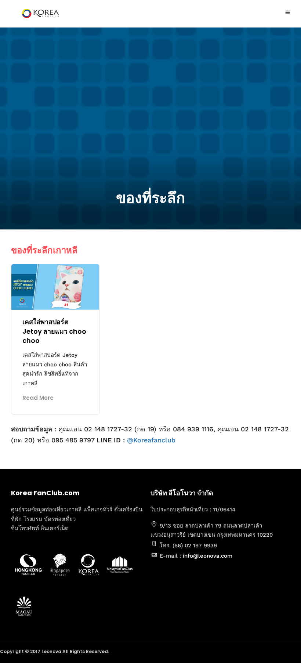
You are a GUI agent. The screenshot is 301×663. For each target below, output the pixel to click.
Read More (38, 398)
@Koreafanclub (151, 440)
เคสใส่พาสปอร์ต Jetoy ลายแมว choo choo (54, 331)
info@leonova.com (207, 555)
